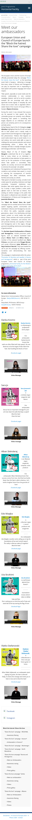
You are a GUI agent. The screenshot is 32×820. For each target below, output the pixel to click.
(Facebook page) (16, 421)
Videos (9, 767)
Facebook (10, 711)
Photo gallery (11, 770)
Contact (20, 817)
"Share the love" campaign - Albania (15, 791)
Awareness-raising (12, 763)
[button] (16, 2)
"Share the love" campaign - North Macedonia (14, 750)
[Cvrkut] (5, 312)
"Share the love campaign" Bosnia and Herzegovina (16, 755)
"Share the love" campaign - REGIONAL (16, 732)
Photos (9, 805)
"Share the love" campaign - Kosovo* (15, 739)
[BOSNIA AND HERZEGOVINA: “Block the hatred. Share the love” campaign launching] (16, 277)
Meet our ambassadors (14, 777)
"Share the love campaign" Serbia (14, 774)
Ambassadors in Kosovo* (14, 742)
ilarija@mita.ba (5, 305)
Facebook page (16, 353)
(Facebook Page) (16, 606)
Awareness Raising (12, 735)
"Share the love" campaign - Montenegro (16, 746)
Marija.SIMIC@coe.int (13, 298)
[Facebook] (2, 312)
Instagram (11, 718)
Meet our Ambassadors (14, 760)
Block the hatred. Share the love (14, 728)
